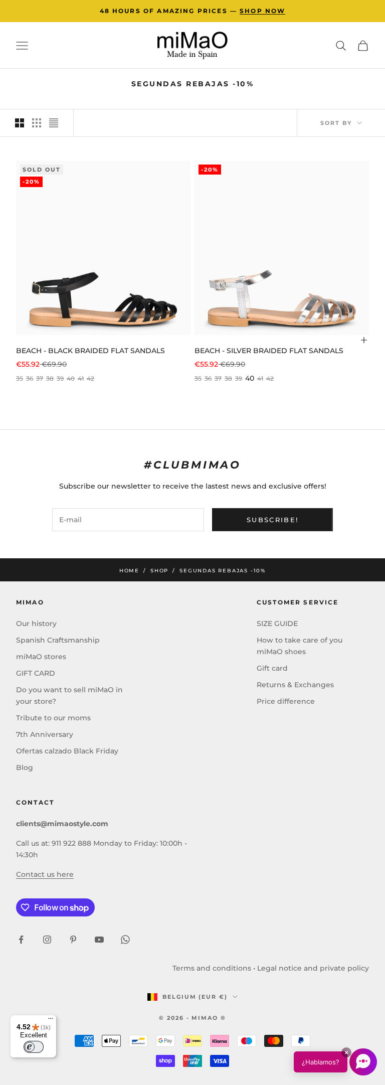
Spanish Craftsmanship (58, 640)
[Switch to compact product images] (53, 122)
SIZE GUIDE (277, 623)
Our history (36, 623)
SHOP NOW (262, 11)
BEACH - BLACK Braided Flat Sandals (90, 350)
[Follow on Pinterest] (73, 940)
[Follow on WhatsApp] (125, 940)
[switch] (34, 1047)
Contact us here (45, 874)
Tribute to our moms (53, 717)
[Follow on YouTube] (99, 940)
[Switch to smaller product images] (36, 122)
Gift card (272, 668)
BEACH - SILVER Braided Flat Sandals (269, 350)
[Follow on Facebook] (21, 940)
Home (129, 570)
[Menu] (51, 1021)
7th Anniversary (44, 734)
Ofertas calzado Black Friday (67, 750)
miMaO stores (41, 656)
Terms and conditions (211, 968)
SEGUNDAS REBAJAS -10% (222, 570)
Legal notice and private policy (313, 968)
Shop (159, 570)
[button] (335, 1062)
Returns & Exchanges (295, 684)
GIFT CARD (35, 673)
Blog (24, 767)
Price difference (286, 701)
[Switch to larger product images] (19, 122)
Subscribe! (272, 520)
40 (249, 378)
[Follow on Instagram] (47, 940)
